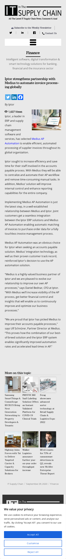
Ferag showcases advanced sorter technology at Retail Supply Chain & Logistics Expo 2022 (47, 408)
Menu (33, 42)
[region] (33, 531)
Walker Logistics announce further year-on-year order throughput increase (29, 460)
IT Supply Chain (15, 484)
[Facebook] (35, 32)
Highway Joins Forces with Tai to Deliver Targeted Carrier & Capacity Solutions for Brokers (13, 461)
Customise (33, 543)
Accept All (33, 534)
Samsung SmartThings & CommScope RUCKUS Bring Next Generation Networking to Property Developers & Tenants (13, 410)
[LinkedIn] (23, 32)
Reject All (33, 552)
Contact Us (51, 33)
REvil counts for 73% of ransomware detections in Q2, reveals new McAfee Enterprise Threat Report (47, 461)
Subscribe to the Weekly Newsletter (32, 28)
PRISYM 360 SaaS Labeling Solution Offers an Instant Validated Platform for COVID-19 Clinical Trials (30, 406)
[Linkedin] (14, 97)
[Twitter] (11, 32)
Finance (54, 484)
